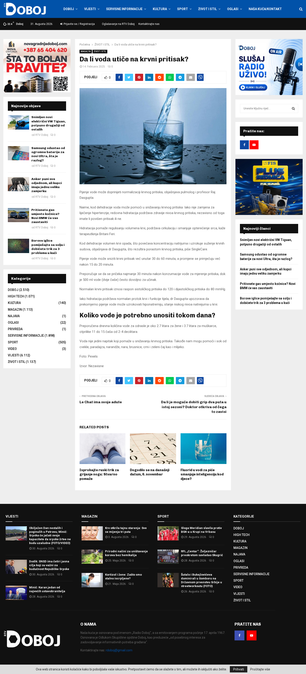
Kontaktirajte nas (148, 24)
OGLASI (232, 9)
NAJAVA (14, 316)
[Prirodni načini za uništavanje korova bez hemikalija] (92, 557)
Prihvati (238, 669)
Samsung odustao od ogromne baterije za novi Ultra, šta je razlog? (48, 154)
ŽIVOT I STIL (207, 9)
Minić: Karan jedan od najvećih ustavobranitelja (47, 589)
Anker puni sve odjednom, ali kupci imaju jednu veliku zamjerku (46, 185)
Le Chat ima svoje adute (101, 402)
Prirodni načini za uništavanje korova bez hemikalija (126, 553)
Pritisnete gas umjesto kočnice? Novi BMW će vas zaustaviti (45, 216)
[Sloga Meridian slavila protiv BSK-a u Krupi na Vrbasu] (168, 533)
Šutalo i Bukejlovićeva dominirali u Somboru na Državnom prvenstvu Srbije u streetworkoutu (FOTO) (201, 580)
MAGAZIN (86, 51)
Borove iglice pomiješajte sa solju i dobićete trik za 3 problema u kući (48, 247)
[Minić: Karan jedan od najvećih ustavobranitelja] (16, 593)
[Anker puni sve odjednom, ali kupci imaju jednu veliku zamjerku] (18, 184)
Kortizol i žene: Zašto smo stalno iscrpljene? (123, 576)
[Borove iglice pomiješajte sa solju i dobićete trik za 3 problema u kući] (18, 246)
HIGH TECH (16, 296)
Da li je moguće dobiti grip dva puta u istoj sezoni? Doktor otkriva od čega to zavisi (193, 407)
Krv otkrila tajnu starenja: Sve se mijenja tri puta (126, 529)
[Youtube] (251, 635)
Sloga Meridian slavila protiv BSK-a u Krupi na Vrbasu (201, 529)
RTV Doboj (41, 135)
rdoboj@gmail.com (119, 650)
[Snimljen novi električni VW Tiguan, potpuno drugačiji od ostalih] (18, 122)
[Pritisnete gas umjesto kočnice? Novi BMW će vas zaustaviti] (18, 215)
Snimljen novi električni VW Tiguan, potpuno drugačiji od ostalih (48, 123)
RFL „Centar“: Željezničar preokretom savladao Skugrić (202, 553)
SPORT (182, 9)
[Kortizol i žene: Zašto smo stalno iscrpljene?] (92, 580)
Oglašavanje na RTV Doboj (118, 24)
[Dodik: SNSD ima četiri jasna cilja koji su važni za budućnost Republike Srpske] (16, 567)
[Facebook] (239, 635)
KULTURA (160, 9)
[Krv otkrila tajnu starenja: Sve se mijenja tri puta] (92, 533)
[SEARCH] (293, 108)
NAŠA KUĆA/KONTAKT (265, 9)
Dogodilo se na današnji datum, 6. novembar (149, 472)
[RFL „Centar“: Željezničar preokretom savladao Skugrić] (168, 557)
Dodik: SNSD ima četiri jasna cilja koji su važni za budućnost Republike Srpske (49, 565)
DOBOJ (68, 9)
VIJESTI (90, 9)
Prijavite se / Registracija (79, 24)
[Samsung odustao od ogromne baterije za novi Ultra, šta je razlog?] (18, 153)
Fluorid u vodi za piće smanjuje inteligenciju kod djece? (202, 474)
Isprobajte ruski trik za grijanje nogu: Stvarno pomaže (99, 474)
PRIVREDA (15, 329)
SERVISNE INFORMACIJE (124, 9)
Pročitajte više (260, 669)
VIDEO (12, 349)
